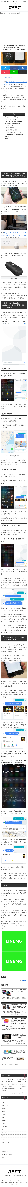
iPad (3, 1117)
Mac (3, 1129)
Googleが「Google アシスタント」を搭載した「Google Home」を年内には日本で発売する (13, 235)
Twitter (3, 1139)
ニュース (4, 1148)
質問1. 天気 (9, 125)
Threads (4, 1133)
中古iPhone (5, 1151)
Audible (4, 1108)
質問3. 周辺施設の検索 (11, 130)
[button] (22, 72)
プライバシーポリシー (7, 1180)
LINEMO (4, 1126)
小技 (3, 1157)
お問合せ (20, 1180)
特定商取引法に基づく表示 (20, 1176)
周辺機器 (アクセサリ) (8, 1154)
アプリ (4, 1145)
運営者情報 (7, 1175)
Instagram (4, 1114)
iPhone (4, 976)
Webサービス (5, 1142)
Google (4, 1111)
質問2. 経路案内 (10, 127)
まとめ (6, 138)
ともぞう (7, 77)
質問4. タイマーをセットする (13, 132)
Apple (3, 1102)
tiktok (3, 1136)
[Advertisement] (14, 29)
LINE (3, 1123)
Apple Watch (5, 1105)
